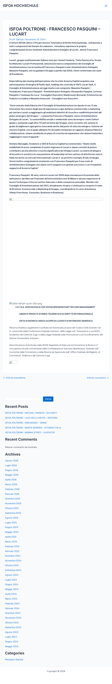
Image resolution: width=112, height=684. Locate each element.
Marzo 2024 (11, 599)
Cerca (48, 399)
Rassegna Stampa (14, 659)
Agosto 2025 (11, 518)
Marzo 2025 (11, 541)
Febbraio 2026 (12, 489)
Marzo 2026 (11, 484)
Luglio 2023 (11, 637)
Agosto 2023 (11, 632)
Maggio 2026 (11, 475)
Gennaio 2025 (12, 551)
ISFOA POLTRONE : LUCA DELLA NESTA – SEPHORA (31, 418)
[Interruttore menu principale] (106, 6)
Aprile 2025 (10, 537)
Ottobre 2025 (12, 508)
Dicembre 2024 (12, 556)
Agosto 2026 (11, 460)
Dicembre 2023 (12, 613)
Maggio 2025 (11, 532)
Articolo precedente (14, 378)
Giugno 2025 (11, 527)
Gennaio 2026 (12, 494)
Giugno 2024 (11, 584)
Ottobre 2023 (12, 622)
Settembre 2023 (13, 627)
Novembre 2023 (13, 618)
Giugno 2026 (11, 470)
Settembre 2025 (13, 513)
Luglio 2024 (11, 579)
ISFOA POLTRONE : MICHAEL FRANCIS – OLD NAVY (31, 413)
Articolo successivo (98, 378)
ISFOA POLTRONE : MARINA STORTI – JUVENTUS (30, 432)
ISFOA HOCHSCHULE (20, 5)
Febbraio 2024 (12, 603)
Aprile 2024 (10, 594)
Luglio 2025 (11, 522)
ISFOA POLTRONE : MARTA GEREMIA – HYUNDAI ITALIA (33, 427)
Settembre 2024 (13, 570)
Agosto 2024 (11, 575)
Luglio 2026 (11, 465)
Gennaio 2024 (12, 608)
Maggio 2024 (11, 589)
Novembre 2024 (13, 560)
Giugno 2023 (11, 641)
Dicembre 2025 (12, 498)
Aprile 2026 (10, 479)
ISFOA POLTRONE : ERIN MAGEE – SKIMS (26, 422)
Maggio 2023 (11, 646)
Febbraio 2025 (12, 546)
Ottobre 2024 (12, 565)
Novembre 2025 (13, 503)
